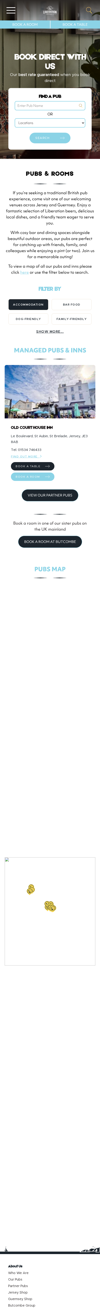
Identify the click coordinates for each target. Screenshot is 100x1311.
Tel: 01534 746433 (26, 450)
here (24, 272)
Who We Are (18, 1273)
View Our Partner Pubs (50, 495)
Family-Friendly (72, 319)
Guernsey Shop (20, 1299)
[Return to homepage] (50, 10)
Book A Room (25, 24)
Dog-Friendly (28, 319)
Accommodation (28, 304)
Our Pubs (15, 1279)
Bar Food (71, 304)
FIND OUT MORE (25, 456)
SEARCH (42, 138)
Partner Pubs (18, 1286)
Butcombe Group (21, 1305)
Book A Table (75, 24)
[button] (29, 891)
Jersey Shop (18, 1292)
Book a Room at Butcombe (50, 541)
